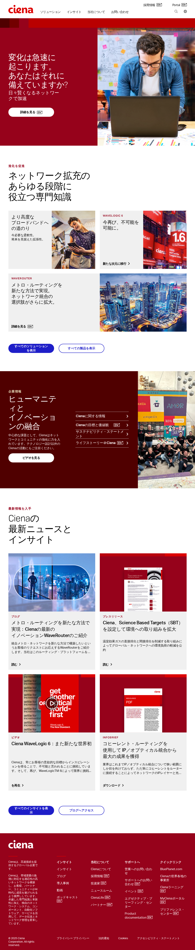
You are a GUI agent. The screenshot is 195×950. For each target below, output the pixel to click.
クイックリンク (170, 862)
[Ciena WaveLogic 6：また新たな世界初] (52, 703)
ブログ (61, 876)
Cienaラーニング (172, 887)
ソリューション (50, 12)
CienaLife (98, 897)
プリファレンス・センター (172, 911)
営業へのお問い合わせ (138, 871)
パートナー (99, 904)
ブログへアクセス (81, 810)
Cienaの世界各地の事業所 (173, 878)
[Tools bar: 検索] (176, 11)
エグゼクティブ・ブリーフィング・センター (138, 902)
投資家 (96, 883)
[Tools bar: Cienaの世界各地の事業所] (184, 11)
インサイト (74, 12)
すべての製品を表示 (81, 348)
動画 (60, 890)
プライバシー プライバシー (73, 938)
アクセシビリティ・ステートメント (158, 938)
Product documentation (136, 915)
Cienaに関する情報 (90, 416)
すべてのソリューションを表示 (31, 348)
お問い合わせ (120, 12)
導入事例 (63, 883)
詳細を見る (27, 112)
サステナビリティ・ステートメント (100, 434)
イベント (131, 891)
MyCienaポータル (172, 898)
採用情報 (149, 5)
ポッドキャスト (68, 897)
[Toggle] (82, 862)
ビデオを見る (31, 458)
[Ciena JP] (21, 8)
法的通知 (103, 938)
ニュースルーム (101, 890)
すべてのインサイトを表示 (31, 810)
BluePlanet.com (171, 869)
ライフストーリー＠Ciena (96, 443)
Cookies (123, 938)
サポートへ (132, 862)
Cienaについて (101, 869)
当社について (96, 12)
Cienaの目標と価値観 (92, 425)
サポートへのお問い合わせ (138, 882)
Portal (176, 5)
